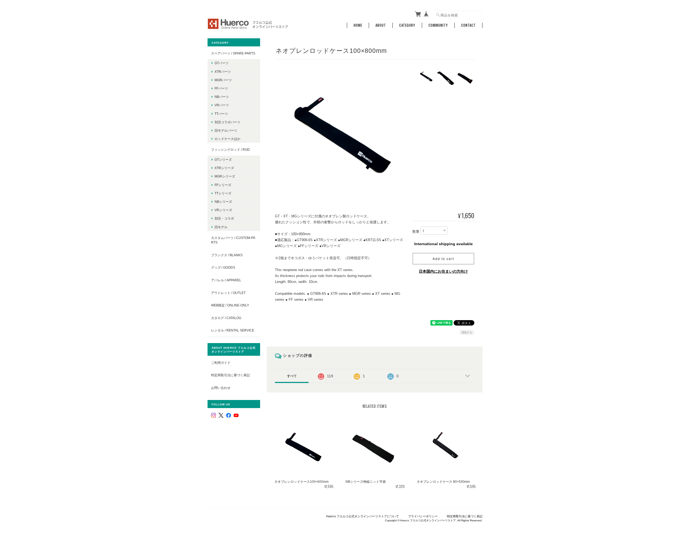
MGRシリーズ (225, 176)
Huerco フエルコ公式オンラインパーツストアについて (362, 516)
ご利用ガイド (220, 362)
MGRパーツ (223, 80)
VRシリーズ (223, 210)
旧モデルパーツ (226, 130)
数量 (415, 232)
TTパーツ (221, 113)
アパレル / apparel (226, 280)
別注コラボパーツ (227, 122)
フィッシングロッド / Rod (230, 149)
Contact (468, 25)
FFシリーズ (223, 185)
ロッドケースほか (227, 139)
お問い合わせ (220, 387)
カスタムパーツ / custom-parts (233, 240)
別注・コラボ (224, 218)
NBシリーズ (223, 201)
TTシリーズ (223, 193)
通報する (466, 332)
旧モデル (221, 227)
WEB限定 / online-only (230, 305)
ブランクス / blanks (227, 255)
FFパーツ (221, 88)
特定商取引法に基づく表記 (230, 375)
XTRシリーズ (224, 168)
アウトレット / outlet (228, 293)
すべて (292, 376)
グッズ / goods (223, 267)
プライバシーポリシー (423, 516)
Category (407, 25)
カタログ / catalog (226, 318)
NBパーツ (222, 96)
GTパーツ (222, 63)
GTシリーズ (223, 159)
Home (358, 25)
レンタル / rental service (232, 330)
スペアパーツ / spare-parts (233, 53)
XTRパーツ (223, 71)
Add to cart (443, 258)
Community (438, 25)
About (380, 25)
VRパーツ (222, 105)
